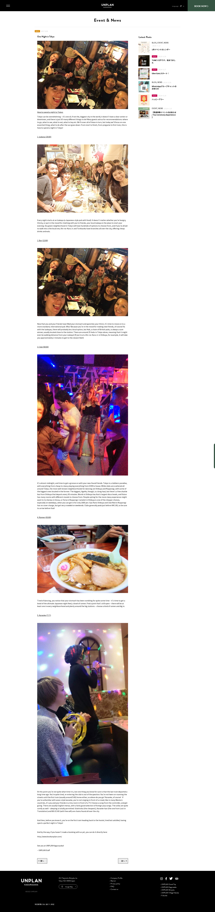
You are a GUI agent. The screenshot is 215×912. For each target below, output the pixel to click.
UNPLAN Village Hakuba (169, 892)
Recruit (112, 881)
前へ (42, 861)
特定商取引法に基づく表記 (44, 904)
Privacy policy (114, 883)
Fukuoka (163, 895)
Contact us (113, 889)
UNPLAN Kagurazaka (168, 887)
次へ (123, 861)
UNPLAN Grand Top (168, 884)
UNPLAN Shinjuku (167, 890)
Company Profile (115, 878)
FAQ (111, 886)
